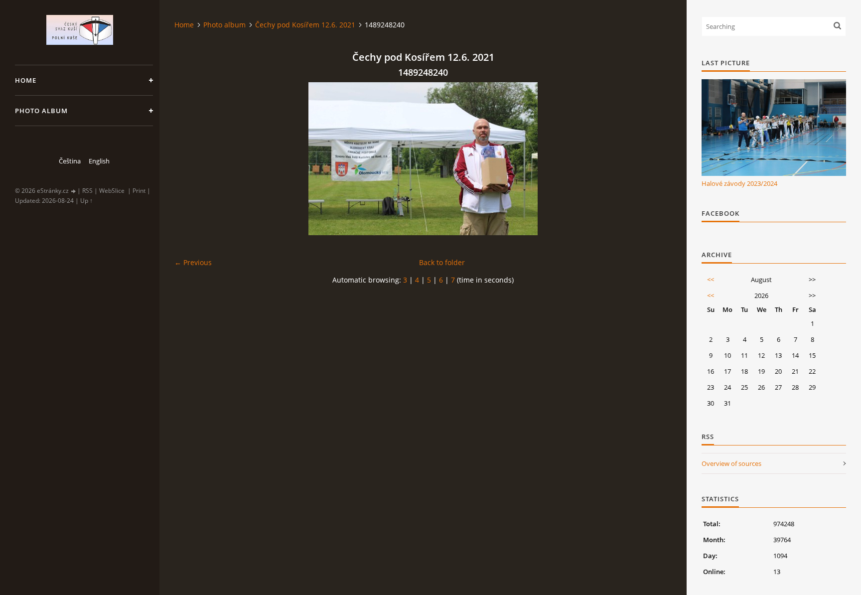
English (99, 160)
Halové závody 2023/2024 (739, 183)
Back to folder (442, 262)
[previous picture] (190, 158)
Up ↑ (86, 200)
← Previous (193, 262)
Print (139, 190)
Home (25, 80)
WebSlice (112, 190)
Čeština (70, 160)
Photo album (41, 110)
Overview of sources (731, 463)
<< (710, 279)
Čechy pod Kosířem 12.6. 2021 (305, 24)
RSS (87, 190)
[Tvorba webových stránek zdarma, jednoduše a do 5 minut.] (73, 191)
